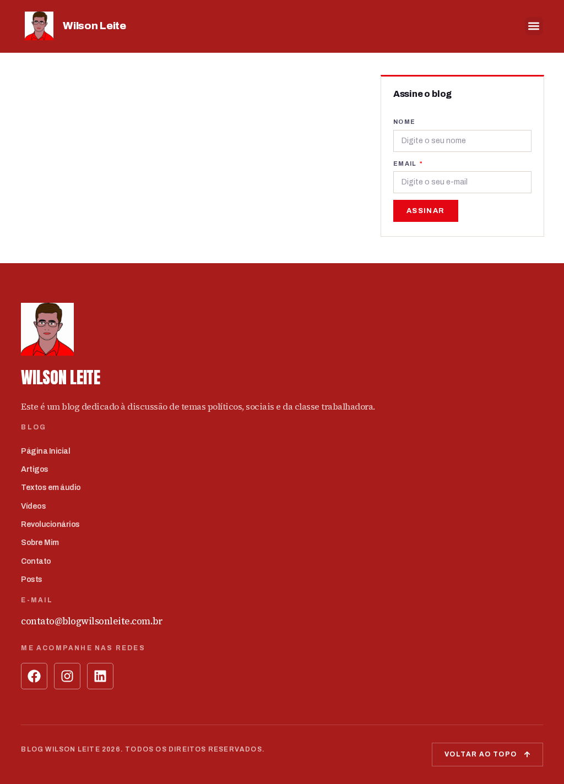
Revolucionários (50, 524)
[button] (534, 26)
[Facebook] (34, 676)
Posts (31, 579)
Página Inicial (45, 451)
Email (406, 163)
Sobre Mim (40, 542)
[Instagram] (67, 676)
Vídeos (33, 506)
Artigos (34, 469)
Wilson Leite (94, 25)
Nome (404, 121)
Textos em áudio (51, 487)
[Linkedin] (100, 676)
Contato (36, 561)
